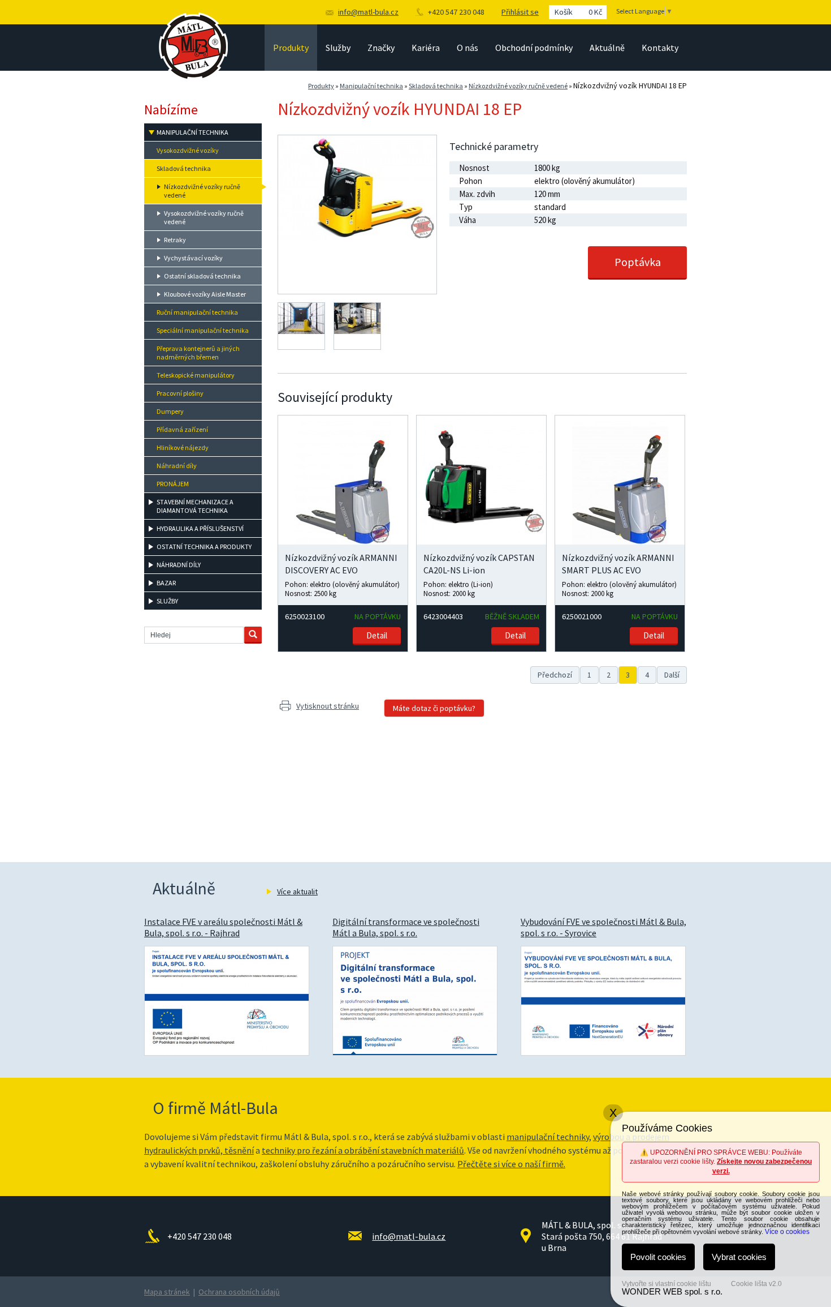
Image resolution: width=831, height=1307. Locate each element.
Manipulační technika (371, 86)
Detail (376, 635)
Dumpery (170, 411)
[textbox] (194, 635)
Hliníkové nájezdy (183, 447)
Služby (338, 47)
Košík (578, 12)
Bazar (166, 582)
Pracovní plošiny (180, 393)
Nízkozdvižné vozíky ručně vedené (518, 86)
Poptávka (637, 262)
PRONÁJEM (173, 483)
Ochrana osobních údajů (239, 1292)
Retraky (175, 239)
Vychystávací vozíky (193, 258)
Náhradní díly (177, 465)
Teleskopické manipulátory (196, 375)
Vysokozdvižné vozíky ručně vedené (204, 217)
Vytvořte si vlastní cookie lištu (666, 1284)
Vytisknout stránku (327, 706)
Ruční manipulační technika (197, 312)
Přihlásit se (520, 12)
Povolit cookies (658, 1257)
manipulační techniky (548, 1136)
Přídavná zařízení (182, 429)
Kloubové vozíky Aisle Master (205, 294)
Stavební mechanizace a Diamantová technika (195, 506)
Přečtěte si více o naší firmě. (511, 1163)
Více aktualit (297, 891)
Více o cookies (787, 1232)
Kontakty (660, 47)
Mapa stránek (167, 1292)
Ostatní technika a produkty (204, 546)
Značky (381, 47)
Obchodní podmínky (534, 47)
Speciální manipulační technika (203, 330)
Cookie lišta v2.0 (756, 1284)
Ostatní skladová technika (202, 276)
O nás (467, 47)
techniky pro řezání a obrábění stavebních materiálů (363, 1150)
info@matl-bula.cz (368, 12)
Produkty (291, 47)
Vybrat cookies (739, 1257)
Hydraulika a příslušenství (200, 528)
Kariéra (426, 47)
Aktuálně (607, 47)
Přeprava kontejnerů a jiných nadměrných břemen (198, 352)
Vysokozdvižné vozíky (188, 150)
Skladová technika (436, 86)
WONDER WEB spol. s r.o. (672, 1291)
